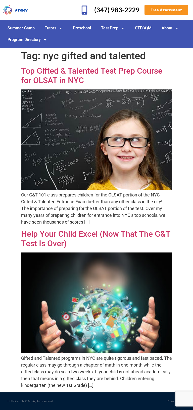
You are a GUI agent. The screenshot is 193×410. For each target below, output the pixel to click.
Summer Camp (21, 28)
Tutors (50, 28)
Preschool (82, 28)
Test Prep (109, 28)
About (167, 28)
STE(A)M (143, 28)
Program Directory (24, 39)
